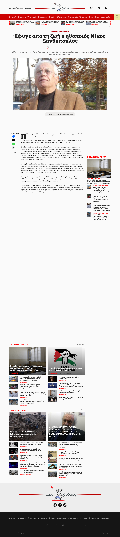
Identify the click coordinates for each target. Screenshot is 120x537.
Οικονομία (43, 17)
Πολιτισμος (65, 31)
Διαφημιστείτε (85, 525)
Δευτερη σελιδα (18, 410)
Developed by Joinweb (105, 533)
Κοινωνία (62, 17)
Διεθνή (52, 17)
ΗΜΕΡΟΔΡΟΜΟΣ (56, 47)
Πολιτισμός (73, 17)
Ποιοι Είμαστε (34, 525)
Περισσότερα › (107, 26)
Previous (9, 23)
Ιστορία (84, 17)
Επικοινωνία (74, 525)
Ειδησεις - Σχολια (19, 344)
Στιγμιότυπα (94, 17)
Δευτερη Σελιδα (56, 31)
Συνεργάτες (107, 17)
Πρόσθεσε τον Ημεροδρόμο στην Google (61, 114)
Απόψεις (23, 17)
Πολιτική (32, 17)
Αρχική (13, 17)
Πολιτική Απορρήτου (60, 525)
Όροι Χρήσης (46, 525)
